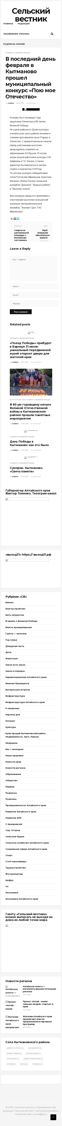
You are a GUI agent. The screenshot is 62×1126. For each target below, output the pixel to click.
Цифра (9, 880)
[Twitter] (17, 219)
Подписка (11, 793)
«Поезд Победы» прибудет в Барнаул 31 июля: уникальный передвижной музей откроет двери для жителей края (31, 350)
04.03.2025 (20, 103)
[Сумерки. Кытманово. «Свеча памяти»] (31, 458)
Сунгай (11, 1064)
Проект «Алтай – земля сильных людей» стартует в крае (38, 1004)
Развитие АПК (13, 818)
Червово (37, 1064)
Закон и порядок (15, 671)
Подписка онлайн (14, 44)
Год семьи (11, 640)
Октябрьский (33, 1053)
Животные (11, 658)
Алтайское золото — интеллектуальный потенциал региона (39, 989)
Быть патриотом (17, 400)
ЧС (7, 886)
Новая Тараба (14, 1053)
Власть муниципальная (18, 627)
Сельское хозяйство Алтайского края (27, 843)
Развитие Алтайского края (20, 811)
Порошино (13, 1059)
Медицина (11, 743)
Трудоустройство (15, 867)
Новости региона (15, 768)
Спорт (8, 855)
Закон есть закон (15, 665)
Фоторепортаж (14, 874)
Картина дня (12, 714)
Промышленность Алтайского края (25, 805)
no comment (31, 103)
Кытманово (34, 1048)
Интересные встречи (17, 689)
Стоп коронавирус (16, 861)
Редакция (24, 23)
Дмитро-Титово (15, 1048)
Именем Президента (17, 683)
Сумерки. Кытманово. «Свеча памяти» (26, 469)
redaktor (11, 103)
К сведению (12, 708)
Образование (13, 774)
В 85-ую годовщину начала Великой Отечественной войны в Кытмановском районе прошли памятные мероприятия (30, 411)
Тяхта (24, 1064)
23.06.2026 (24, 424)
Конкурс (10, 721)
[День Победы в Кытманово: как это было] (31, 431)
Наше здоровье (14, 755)
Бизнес (9, 602)
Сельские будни (14, 836)
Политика (10, 799)
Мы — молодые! (14, 749)
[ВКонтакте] (14, 219)
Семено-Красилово (33, 1059)
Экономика (11, 892)
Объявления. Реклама (16, 34)
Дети (8, 652)
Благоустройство (15, 608)
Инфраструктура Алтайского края (25, 702)
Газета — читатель (16, 633)
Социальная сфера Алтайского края (26, 849)
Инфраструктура (15, 696)
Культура (10, 727)
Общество (11, 780)
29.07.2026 (24, 362)
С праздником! (13, 824)
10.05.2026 (24, 450)
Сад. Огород (12, 830)
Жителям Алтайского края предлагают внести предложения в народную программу (37, 1020)
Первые (9, 786)
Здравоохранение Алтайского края (25, 677)
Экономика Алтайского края (21, 899)
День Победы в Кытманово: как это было (29, 443)
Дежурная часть (14, 646)
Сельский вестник (31, 15)
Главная (8, 23)
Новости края (13, 762)
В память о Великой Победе (17, 53)
